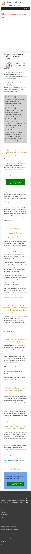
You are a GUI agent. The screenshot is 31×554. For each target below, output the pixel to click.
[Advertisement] (15, 34)
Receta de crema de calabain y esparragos (9, 529)
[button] (25, 8)
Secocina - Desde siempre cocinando (14, 3)
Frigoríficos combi (4, 544)
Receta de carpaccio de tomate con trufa (9, 526)
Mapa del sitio (4, 509)
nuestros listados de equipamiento (13, 394)
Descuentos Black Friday (6, 538)
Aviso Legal (3, 512)
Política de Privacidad (5, 510)
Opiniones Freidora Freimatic (7, 548)
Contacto (3, 516)
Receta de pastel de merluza (6, 522)
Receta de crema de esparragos (7, 532)
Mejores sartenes (4, 541)
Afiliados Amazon (4, 514)
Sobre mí (3, 517)
